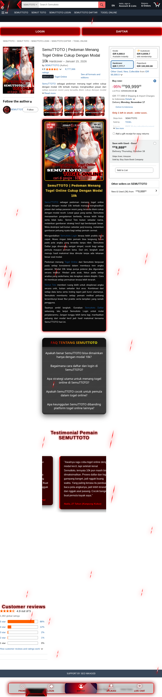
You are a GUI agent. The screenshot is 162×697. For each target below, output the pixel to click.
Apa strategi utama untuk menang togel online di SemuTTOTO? (74, 380)
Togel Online (71, 262)
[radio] (122, 53)
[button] (4, 12)
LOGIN (40, 31)
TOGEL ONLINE (109, 12)
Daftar (81, 691)
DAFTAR (122, 31)
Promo (22, 691)
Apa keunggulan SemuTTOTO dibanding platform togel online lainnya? (74, 406)
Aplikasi (111, 691)
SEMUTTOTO (21, 12)
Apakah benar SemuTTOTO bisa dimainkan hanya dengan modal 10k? (74, 355)
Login (50, 691)
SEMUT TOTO (38, 12)
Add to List (122, 170)
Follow (30, 109)
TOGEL (128, 122)
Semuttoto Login (68, 235)
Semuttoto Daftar (94, 307)
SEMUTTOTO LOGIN (60, 12)
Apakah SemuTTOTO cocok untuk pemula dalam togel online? (74, 393)
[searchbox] (68, 5)
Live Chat (139, 691)
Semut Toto (50, 285)
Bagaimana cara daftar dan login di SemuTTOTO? (74, 368)
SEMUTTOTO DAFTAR (85, 12)
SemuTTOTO (49, 83)
